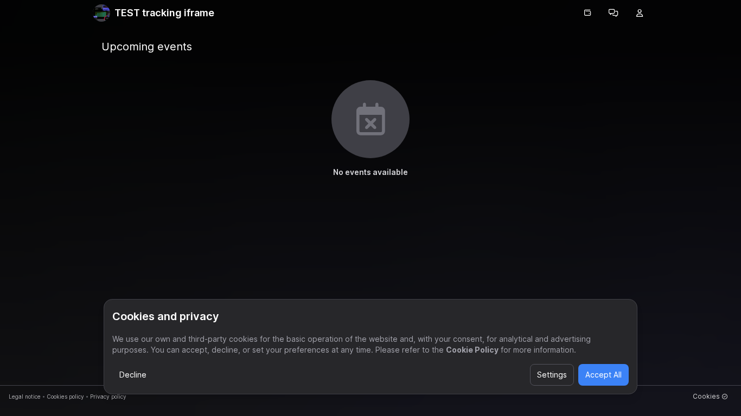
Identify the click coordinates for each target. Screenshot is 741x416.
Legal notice (25, 396)
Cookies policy (65, 396)
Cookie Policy (472, 349)
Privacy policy (108, 396)
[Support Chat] (613, 13)
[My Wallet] (587, 13)
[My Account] (639, 13)
